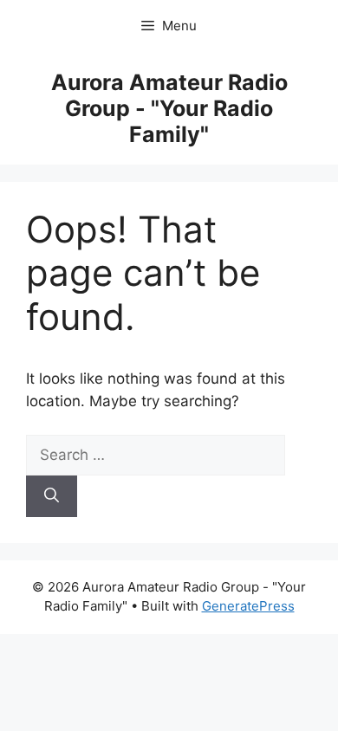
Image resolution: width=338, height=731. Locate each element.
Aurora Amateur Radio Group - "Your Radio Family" (169, 108)
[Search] (51, 496)
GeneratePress (248, 606)
